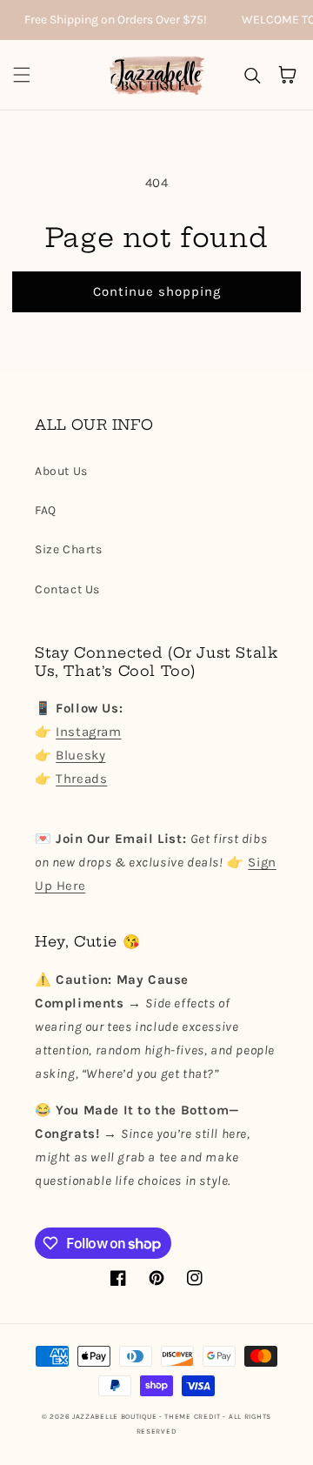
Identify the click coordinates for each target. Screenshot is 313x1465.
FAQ (46, 510)
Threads (81, 778)
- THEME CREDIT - (194, 1416)
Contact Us (67, 589)
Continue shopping (157, 291)
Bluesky (80, 755)
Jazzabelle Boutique (114, 1416)
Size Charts (69, 549)
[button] (22, 75)
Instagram (88, 731)
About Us (61, 471)
